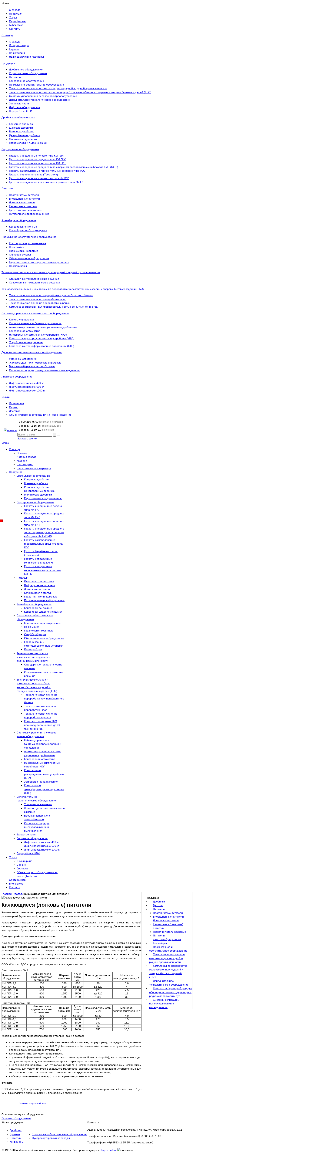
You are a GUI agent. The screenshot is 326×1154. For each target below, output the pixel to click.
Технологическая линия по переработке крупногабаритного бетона (51, 295)
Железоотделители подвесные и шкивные (35, 362)
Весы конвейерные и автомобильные (32, 366)
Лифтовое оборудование (24, 107)
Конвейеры (16, 1141)
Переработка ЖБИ (20, 111)
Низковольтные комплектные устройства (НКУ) (38, 334)
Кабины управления (21, 319)
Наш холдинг (17, 52)
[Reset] (58, 435)
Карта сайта (108, 1150)
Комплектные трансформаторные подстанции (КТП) (41, 345)
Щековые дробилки (21, 127)
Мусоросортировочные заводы (51, 1137)
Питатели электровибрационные (29, 213)
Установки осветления (23, 358)
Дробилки (16, 1130)
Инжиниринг (16, 403)
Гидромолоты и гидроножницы (28, 142)
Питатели (15, 77)
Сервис (13, 407)
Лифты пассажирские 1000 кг (27, 390)
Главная (7, 893)
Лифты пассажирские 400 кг (26, 382)
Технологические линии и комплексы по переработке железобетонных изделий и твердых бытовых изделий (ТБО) (80, 92)
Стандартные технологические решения (34, 278)
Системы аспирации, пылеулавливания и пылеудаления (44, 370)
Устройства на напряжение (26, 342)
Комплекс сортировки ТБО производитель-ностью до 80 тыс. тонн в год (53, 306)
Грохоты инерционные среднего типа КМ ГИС (37, 159)
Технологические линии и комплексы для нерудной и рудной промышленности (58, 88)
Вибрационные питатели (24, 198)
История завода (19, 45)
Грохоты (15, 1134)
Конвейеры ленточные (23, 226)
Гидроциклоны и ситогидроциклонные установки (39, 262)
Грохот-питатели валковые (25, 210)
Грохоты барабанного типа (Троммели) (33, 174)
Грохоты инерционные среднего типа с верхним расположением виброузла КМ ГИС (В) (63, 166)
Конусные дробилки (21, 123)
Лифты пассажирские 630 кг (26, 386)
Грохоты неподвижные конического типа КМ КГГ (39, 178)
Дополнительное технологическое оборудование (39, 99)
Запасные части (19, 103)
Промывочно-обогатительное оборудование (36, 84)
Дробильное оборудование (26, 69)
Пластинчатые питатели (24, 194)
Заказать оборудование (16, 1118)
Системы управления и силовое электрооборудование (43, 95)
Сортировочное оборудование (28, 73)
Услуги (6, 396)
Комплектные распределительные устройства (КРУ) (41, 338)
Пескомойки (16, 247)
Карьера (14, 49)
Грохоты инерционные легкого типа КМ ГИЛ (36, 155)
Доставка (14, 410)
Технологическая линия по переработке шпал (37, 299)
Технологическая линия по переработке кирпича (39, 302)
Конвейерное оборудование (26, 80)
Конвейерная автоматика (24, 330)
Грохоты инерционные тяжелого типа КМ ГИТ (37, 163)
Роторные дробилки (21, 131)
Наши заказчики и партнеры (26, 56)
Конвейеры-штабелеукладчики (28, 230)
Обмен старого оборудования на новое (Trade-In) (40, 414)
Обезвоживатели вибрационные (29, 258)
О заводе (7, 35)
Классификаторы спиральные (27, 243)
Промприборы (18, 265)
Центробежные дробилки (24, 135)
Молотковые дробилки (23, 138)
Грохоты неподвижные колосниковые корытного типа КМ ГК (46, 182)
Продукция (8, 63)
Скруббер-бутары (20, 254)
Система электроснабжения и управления (35, 323)
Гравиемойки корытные (23, 250)
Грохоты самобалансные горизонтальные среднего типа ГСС (47, 170)
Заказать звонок (27, 438)
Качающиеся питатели (23, 206)
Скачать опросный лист (33, 1103)
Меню (5, 442)
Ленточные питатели (22, 202)
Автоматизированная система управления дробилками (43, 327)
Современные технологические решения (34, 282)
